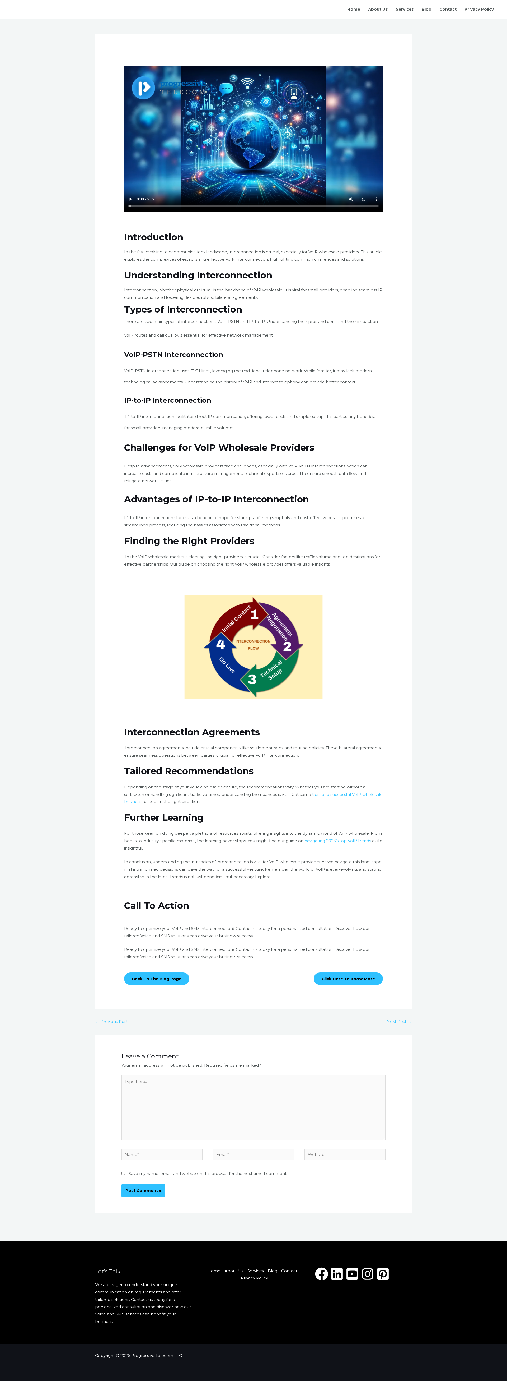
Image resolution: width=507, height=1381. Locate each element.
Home (353, 9)
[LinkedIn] (337, 1274)
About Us (378, 9)
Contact (448, 9)
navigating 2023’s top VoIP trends (337, 840)
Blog (426, 9)
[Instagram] (367, 1274)
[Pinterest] (382, 1274)
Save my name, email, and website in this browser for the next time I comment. (208, 1173)
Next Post (399, 1021)
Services (405, 9)
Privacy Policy (479, 9)
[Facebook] (321, 1274)
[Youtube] (352, 1274)
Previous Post (112, 1021)
